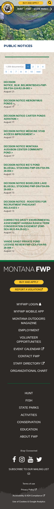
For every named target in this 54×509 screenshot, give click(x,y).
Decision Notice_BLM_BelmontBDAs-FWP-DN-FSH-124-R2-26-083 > (25, 85)
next (38, 71)
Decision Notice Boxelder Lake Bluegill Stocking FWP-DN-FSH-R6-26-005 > (27, 186)
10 (31, 71)
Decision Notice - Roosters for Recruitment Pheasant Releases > (25, 204)
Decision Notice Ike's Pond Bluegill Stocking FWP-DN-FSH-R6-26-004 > (27, 168)
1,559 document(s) (15, 66)
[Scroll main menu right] (51, 9)
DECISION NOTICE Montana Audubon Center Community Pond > (23, 149)
